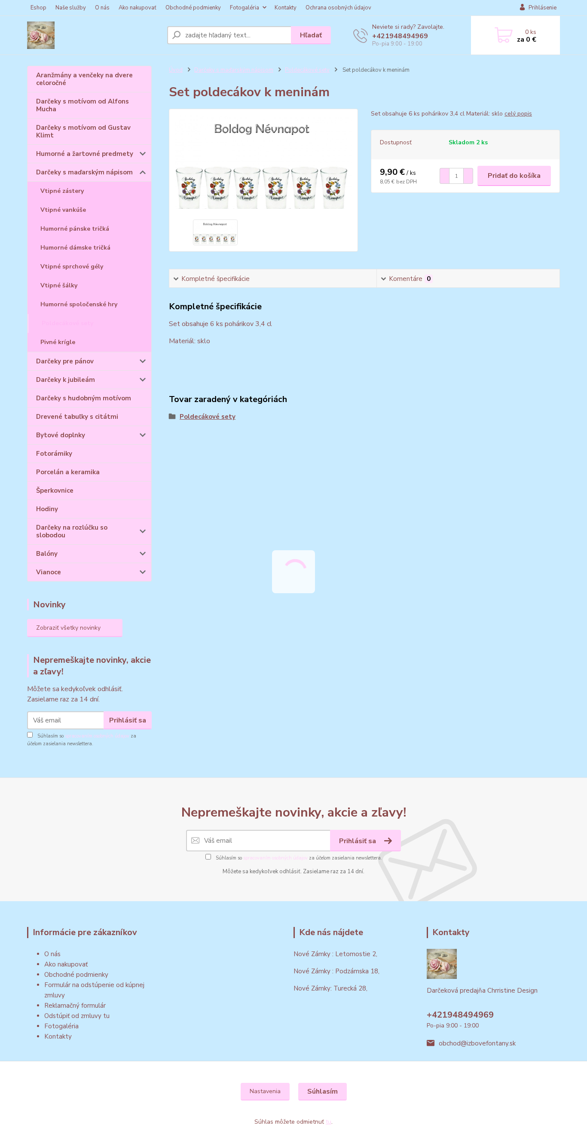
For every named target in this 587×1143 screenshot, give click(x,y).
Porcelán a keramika (68, 472)
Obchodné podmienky (193, 8)
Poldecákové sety (67, 323)
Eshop (38, 8)
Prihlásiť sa (127, 720)
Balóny (47, 553)
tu (328, 1122)
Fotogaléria (244, 8)
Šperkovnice (54, 490)
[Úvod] (93, 35)
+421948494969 (400, 36)
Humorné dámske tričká (75, 248)
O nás (102, 8)
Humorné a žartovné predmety (84, 153)
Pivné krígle (57, 342)
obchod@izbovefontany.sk (477, 1043)
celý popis (518, 114)
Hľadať (311, 35)
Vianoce (48, 572)
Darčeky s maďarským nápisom (84, 172)
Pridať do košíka (514, 175)
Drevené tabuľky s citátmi (77, 416)
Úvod (176, 70)
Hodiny (47, 509)
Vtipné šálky (58, 285)
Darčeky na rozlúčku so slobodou (71, 531)
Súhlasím (322, 1091)
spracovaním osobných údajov (97, 736)
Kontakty (286, 8)
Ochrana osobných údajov (338, 8)
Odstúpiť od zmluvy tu (77, 1016)
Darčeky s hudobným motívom (83, 398)
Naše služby (70, 8)
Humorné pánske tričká (74, 229)
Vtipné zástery (62, 191)
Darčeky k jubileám (65, 379)
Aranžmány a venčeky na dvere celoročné (84, 79)
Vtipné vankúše (63, 210)
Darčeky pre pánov (65, 361)
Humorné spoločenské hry (78, 304)
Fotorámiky (54, 453)
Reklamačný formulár (75, 1005)
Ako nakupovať (137, 8)
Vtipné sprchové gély (71, 266)
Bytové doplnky (60, 435)
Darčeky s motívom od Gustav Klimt (83, 131)
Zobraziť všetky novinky (68, 628)
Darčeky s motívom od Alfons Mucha (82, 105)
